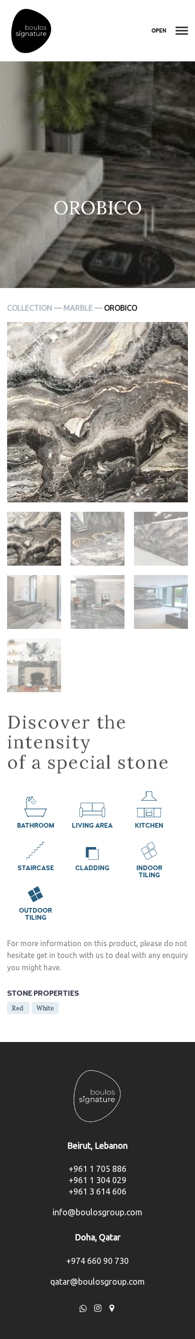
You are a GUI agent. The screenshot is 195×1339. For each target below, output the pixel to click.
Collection (29, 308)
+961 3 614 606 (97, 1191)
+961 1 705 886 (97, 1168)
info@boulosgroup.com (97, 1212)
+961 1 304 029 (97, 1180)
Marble (78, 308)
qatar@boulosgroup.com (97, 1281)
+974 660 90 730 (97, 1260)
